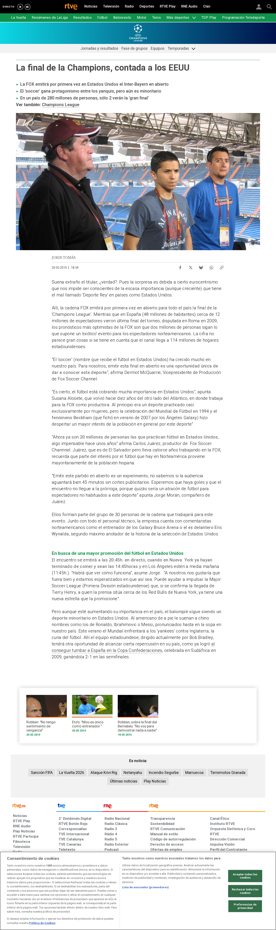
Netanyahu (133, 772)
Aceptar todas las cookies (245, 876)
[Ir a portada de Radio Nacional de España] (125, 807)
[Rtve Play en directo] (20, 7)
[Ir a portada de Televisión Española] (79, 807)
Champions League (60, 104)
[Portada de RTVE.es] (71, 7)
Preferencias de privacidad (245, 906)
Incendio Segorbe (164, 772)
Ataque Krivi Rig (104, 772)
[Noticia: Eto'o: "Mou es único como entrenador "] (92, 715)
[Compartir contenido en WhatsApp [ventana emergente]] (211, 266)
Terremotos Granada (227, 772)
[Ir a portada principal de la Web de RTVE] (33, 805)
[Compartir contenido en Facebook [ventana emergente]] (180, 266)
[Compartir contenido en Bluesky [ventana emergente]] (201, 266)
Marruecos (194, 772)
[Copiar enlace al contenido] (221, 266)
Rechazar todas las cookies (245, 891)
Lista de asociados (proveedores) (145, 887)
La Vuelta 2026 (71, 772)
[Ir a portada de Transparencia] (206, 807)
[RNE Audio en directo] (27, 7)
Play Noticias (155, 781)
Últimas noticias (123, 781)
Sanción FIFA (42, 772)
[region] (138, 891)
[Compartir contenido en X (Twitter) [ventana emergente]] (190, 266)
